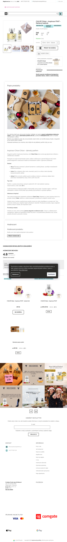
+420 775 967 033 (12, 449)
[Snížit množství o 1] (39, 48)
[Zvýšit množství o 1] (39, 47)
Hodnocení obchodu (40, 461)
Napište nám (38, 453)
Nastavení (15, 274)
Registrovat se (5, 1)
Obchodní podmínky (40, 464)
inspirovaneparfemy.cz (35, 410)
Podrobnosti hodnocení (38, 70)
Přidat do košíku (49, 48)
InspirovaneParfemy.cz (30, 410)
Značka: (41, 28)
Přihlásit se (33, 433)
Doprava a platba (39, 451)
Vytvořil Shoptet (18, 539)
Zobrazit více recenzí (7, 257)
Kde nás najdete (39, 456)
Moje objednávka (39, 472)
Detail (48, 311)
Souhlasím (51, 274)
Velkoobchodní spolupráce (42, 470)
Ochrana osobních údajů (41, 467)
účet (17, 1)
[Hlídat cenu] (42, 53)
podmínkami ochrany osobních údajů (41, 430)
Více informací (22, 270)
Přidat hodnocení (13, 236)
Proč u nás (38, 445)
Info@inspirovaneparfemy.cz (14, 445)
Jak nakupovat (38, 448)
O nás (36, 459)
